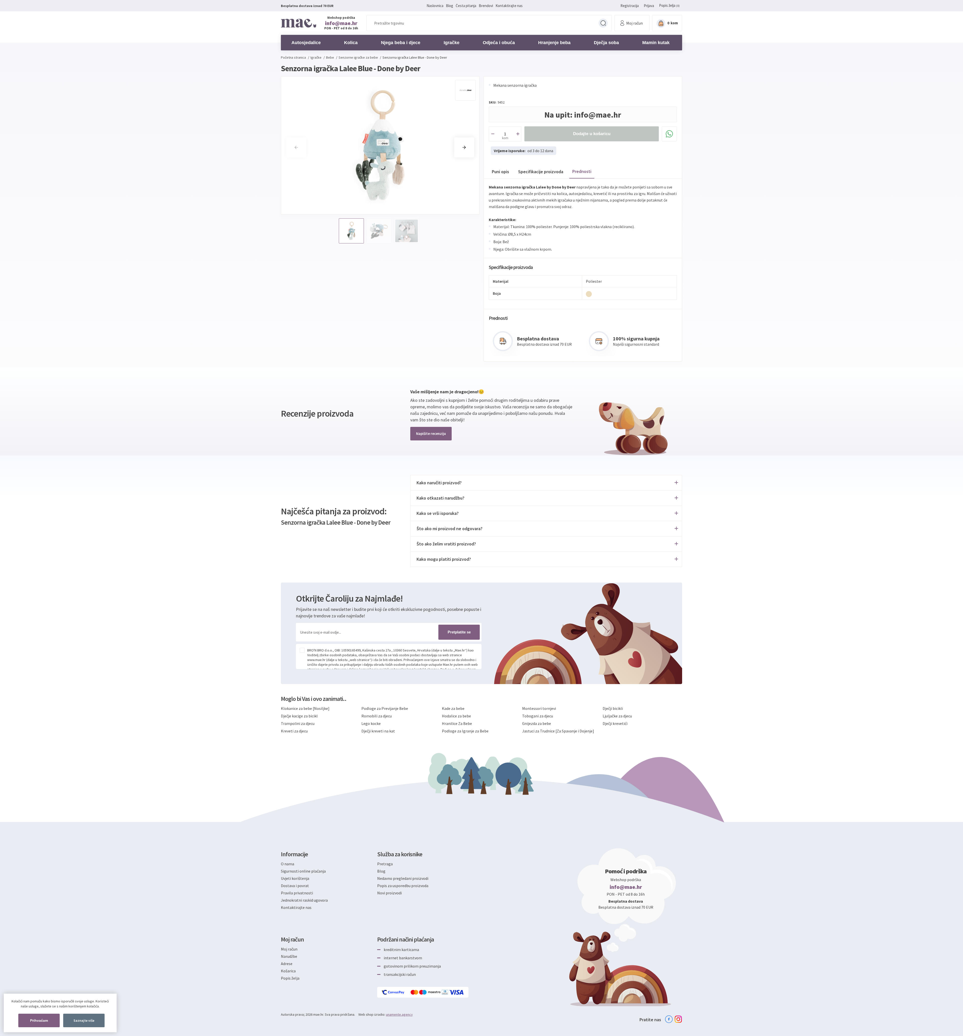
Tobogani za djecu (537, 715)
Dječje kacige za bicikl (299, 715)
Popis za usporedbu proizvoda (402, 885)
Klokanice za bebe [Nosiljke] (305, 708)
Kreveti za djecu (294, 730)
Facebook (669, 1019)
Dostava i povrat (295, 885)
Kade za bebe (453, 708)
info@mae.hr (341, 23)
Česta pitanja (466, 5)
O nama (287, 863)
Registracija (629, 5)
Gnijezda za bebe (536, 723)
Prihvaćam (39, 1020)
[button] (464, 147)
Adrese (286, 963)
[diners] (445, 992)
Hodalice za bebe (456, 715)
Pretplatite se (459, 632)
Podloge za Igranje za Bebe (465, 730)
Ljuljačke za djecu (617, 715)
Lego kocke (371, 723)
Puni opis (500, 171)
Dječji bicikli (613, 708)
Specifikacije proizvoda (540, 171)
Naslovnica (435, 5)
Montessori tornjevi (539, 708)
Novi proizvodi (389, 892)
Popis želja (290, 978)
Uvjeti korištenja (295, 878)
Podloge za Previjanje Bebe (384, 708)
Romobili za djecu (376, 715)
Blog (449, 5)
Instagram (678, 1019)
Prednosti (581, 171)
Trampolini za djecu (297, 723)
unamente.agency (399, 1014)
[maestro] (430, 992)
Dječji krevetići (615, 723)
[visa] (456, 992)
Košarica (288, 970)
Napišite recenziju (431, 433)
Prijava (649, 5)
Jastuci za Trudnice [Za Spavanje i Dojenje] (558, 730)
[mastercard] (415, 992)
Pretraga (603, 23)
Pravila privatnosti (297, 892)
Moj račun (289, 949)
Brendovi (486, 5)
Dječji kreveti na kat (378, 730)
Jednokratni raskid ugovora (304, 900)
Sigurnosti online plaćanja (303, 871)
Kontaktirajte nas (509, 5)
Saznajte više (83, 1020)
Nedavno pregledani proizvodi (402, 878)
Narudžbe (289, 956)
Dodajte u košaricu (591, 133)
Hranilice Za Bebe (457, 723)
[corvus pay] (393, 992)
